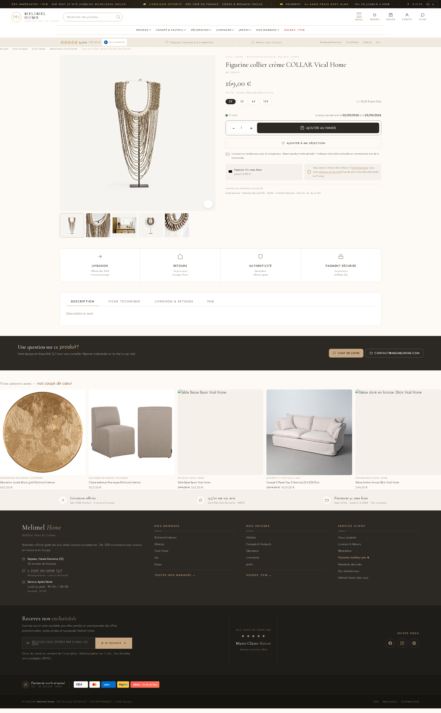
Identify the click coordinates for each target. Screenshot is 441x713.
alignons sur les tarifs (330, 172)
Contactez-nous (359, 167)
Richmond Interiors (331, 42)
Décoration (252, 551)
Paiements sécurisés (350, 564)
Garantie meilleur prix (352, 557)
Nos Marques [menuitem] (266, 30)
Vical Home (352, 42)
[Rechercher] (118, 17)
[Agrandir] (208, 204)
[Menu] (359, 16)
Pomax (158, 564)
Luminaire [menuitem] (224, 30)
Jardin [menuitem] (244, 30)
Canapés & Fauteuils (258, 544)
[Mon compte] (407, 16)
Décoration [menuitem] (200, 30)
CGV (376, 701)
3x (242, 101)
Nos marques (20, 49)
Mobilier (251, 537)
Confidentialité (410, 701)
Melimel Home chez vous (353, 577)
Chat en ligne (348, 353)
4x (253, 101)
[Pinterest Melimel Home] (414, 643)
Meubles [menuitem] (142, 30)
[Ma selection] (374, 16)
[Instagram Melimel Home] (402, 643)
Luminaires (252, 557)
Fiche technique (125, 301)
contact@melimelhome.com (396, 353)
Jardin (249, 564)
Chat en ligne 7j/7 (46, 571)
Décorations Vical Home (63, 49)
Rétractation (345, 551)
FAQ (210, 301)
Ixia (378, 42)
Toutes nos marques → (174, 575)
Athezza (367, 42)
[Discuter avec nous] (423, 16)
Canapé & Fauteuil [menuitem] (170, 30)
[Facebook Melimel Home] (390, 643)
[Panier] (391, 16)
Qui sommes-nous (348, 571)
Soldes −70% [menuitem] (294, 30)
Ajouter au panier (321, 128)
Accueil (4, 49)
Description (82, 301)
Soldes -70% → (259, 575)
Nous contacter (347, 537)
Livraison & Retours (174, 301)
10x (266, 101)
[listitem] (72, 225)
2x (230, 101)
